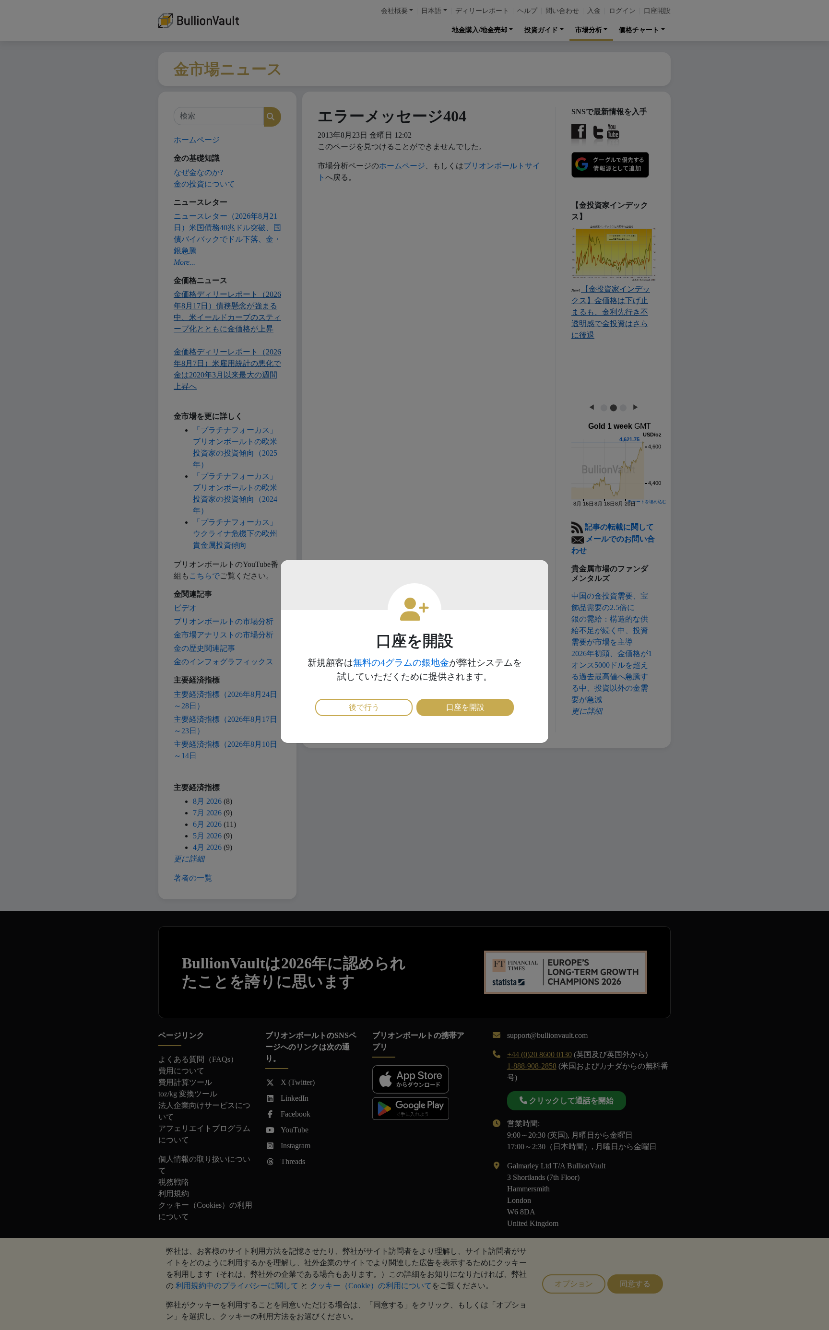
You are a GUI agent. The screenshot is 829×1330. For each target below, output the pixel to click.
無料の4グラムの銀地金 (401, 663)
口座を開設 (465, 707)
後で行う (364, 707)
